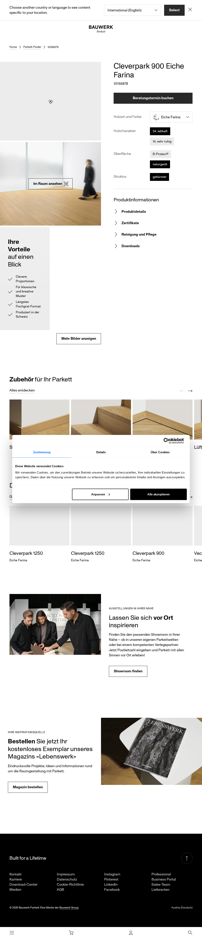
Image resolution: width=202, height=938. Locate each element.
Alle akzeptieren (158, 494)
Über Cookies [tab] (160, 452)
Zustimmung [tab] (42, 452)
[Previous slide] (182, 391)
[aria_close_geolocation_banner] (190, 10)
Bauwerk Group (69, 907)
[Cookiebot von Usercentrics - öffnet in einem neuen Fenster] (169, 441)
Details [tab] (101, 452)
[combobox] (132, 10)
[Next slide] (190, 391)
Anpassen (98, 494)
